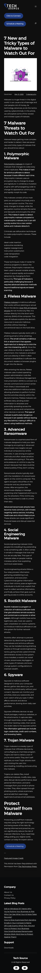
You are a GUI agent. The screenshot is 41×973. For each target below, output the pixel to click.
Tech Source (20, 958)
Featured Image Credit (13, 858)
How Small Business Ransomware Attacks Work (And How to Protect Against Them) (18, 934)
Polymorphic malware (13, 164)
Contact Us (9, 895)
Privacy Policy (9, 898)
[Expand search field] (35, 24)
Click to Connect (14, 16)
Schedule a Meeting (15, 24)
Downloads (9, 948)
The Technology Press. (27, 866)
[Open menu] (35, 6)
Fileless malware (11, 302)
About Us (8, 892)
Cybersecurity (31, 94)
